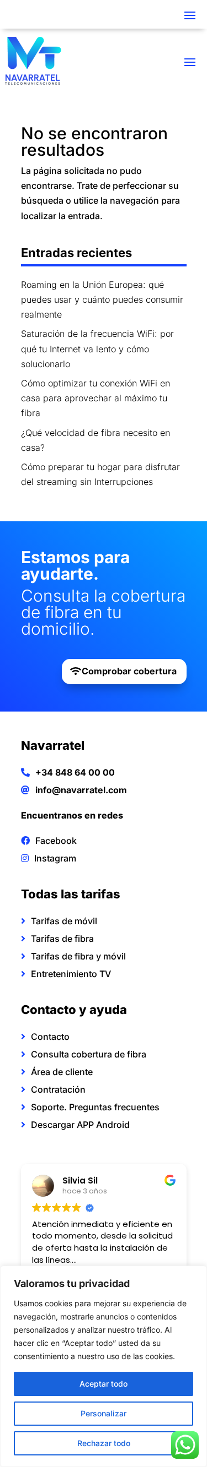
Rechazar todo (103, 1443)
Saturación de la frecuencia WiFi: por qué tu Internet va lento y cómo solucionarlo (97, 348)
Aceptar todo (103, 1383)
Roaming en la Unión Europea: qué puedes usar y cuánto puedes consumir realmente (102, 299)
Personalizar (103, 1413)
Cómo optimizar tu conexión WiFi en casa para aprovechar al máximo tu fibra (95, 398)
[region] (103, 1366)
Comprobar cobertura (129, 671)
